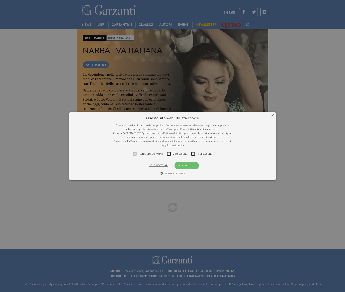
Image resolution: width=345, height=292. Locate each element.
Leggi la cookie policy (172, 144)
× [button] (272, 115)
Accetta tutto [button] (187, 165)
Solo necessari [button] (158, 165)
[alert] (172, 146)
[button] (172, 146)
